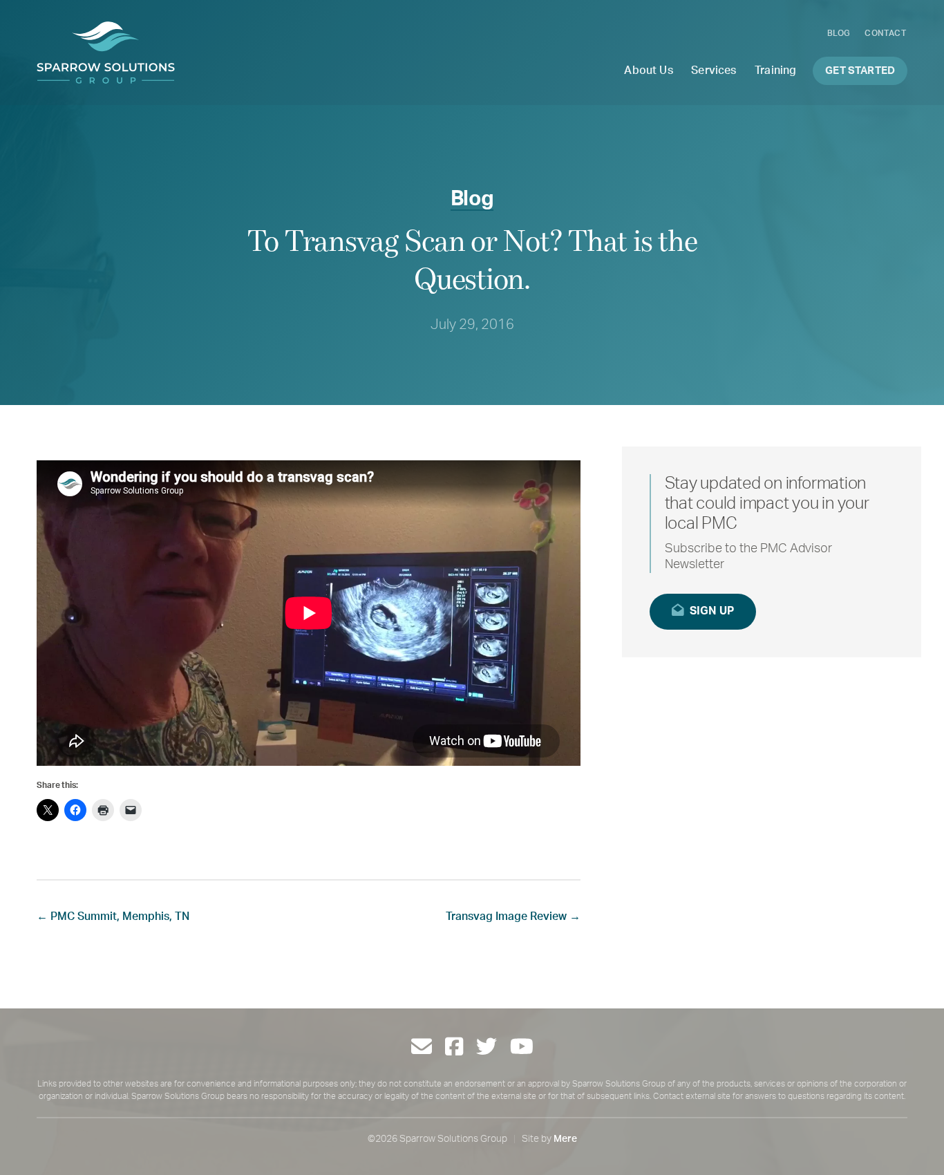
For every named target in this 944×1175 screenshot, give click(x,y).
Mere (565, 1139)
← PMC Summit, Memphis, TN (113, 916)
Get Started (860, 71)
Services (713, 70)
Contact (885, 33)
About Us (648, 70)
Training (775, 70)
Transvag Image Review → (513, 916)
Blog (839, 33)
